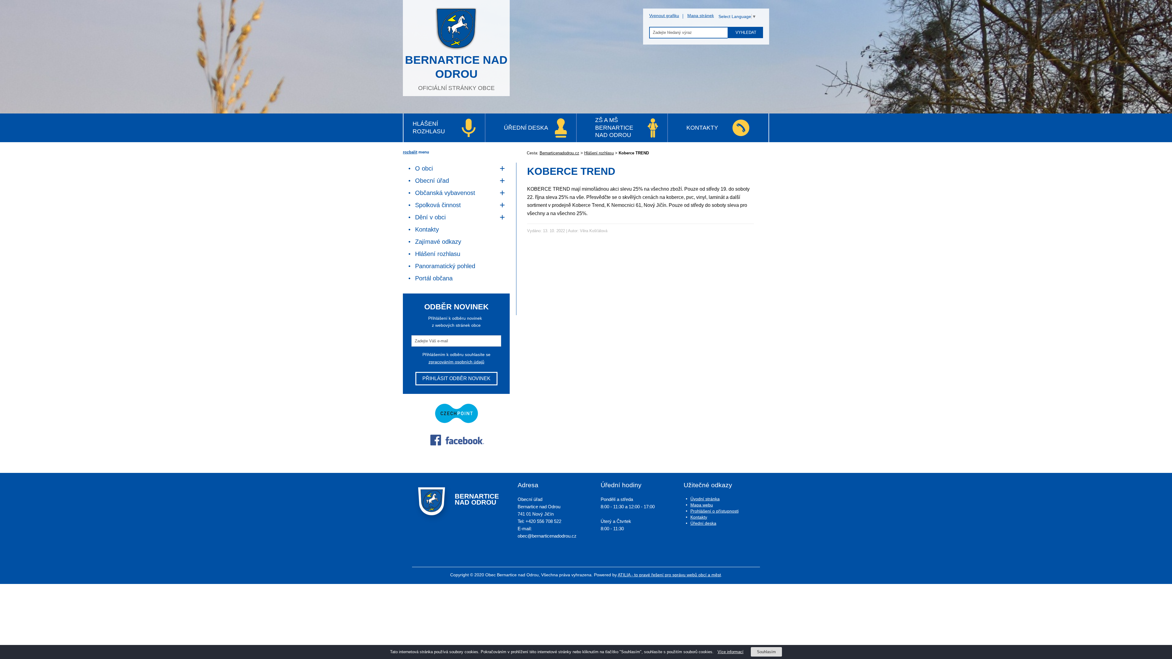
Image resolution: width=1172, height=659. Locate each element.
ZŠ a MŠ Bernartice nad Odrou (614, 127)
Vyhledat (746, 32)
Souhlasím (766, 652)
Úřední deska (526, 127)
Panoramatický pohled (445, 266)
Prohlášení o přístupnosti (714, 511)
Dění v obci (430, 217)
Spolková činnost (438, 205)
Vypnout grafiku (664, 15)
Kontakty (702, 127)
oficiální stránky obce (456, 72)
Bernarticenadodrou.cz (559, 153)
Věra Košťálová (593, 231)
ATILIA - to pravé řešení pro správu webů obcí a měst (669, 574)
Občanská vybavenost (445, 192)
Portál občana (434, 278)
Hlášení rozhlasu (429, 128)
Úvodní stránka (705, 498)
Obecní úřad (432, 180)
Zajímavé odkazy (438, 241)
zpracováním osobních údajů (456, 361)
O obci (424, 168)
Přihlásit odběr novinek (456, 378)
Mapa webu (701, 504)
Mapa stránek (700, 15)
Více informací (730, 652)
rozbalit (410, 152)
